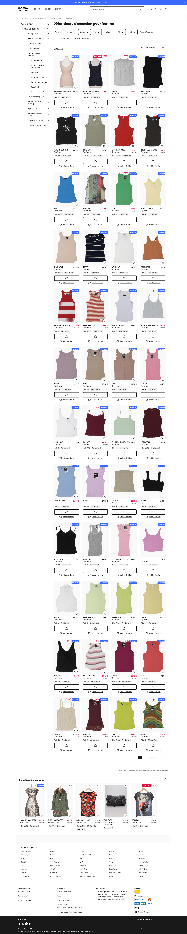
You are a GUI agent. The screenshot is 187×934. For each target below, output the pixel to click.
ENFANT (58, 9)
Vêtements (43, 18)
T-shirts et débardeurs (56, 18)
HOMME (47, 9)
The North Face (144, 862)
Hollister (82, 851)
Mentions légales (73, 931)
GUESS (52, 869)
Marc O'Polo (84, 873)
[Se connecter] (155, 9)
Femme (34, 18)
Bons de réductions (63, 900)
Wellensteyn (143, 873)
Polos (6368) (35, 87)
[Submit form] (141, 9)
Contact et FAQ (23, 896)
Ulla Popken (143, 869)
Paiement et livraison (64, 891)
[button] (35, 24)
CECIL (23, 865)
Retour (59, 896)
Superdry (142, 858)
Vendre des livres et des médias (71, 912)
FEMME (37, 9)
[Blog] (26, 923)
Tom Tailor (142, 865)
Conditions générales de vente (26, 931)
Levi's (81, 862)
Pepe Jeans (113, 869)
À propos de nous (24, 891)
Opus (111, 862)
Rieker (141, 851)
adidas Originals (26, 851)
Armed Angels (25, 855)
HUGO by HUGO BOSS (88, 855)
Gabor (52, 855)
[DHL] (137, 892)
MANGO (83, 865)
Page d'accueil (25, 18)
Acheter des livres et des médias (71, 907)
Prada (111, 876)
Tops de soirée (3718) (38, 92)
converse (24, 869)
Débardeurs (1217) (37, 97)
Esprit (52, 851)
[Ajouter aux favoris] (134, 87)
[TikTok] (30, 923)
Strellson (142, 855)
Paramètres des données (60, 931)
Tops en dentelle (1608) (39, 82)
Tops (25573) (35, 72)
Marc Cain (83, 869)
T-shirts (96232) (36, 60)
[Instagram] (23, 923)
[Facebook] (19, 923)
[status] (58, 49)
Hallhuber (53, 873)
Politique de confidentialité (44, 931)
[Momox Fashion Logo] (23, 9)
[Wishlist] (161, 9)
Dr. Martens (25, 876)
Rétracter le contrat (24, 900)
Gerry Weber (54, 862)
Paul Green (113, 865)
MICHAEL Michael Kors (87, 876)
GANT (52, 858)
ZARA (141, 876)
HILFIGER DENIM (56, 876)
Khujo (82, 858)
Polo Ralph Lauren (115, 873)
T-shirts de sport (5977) (39, 77)
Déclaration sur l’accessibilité (87, 931)
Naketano (112, 851)
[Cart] (166, 9)
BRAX (23, 858)
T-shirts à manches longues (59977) (37, 66)
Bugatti (23, 862)
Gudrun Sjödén (55, 865)
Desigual (23, 873)
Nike (110, 855)
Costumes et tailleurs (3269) (37, 126)
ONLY (111, 858)
